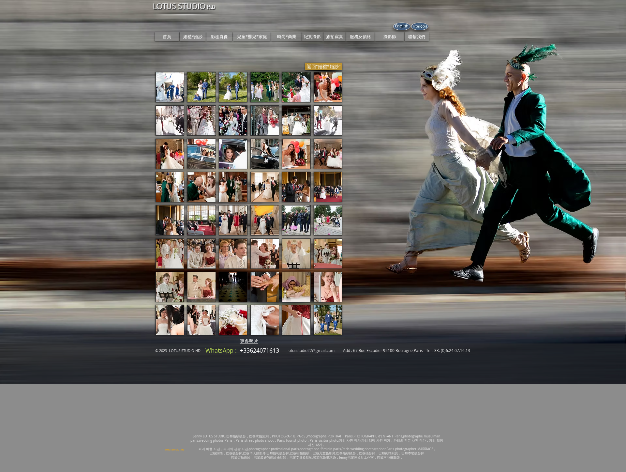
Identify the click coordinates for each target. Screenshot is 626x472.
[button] (170, 87)
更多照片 (249, 341)
